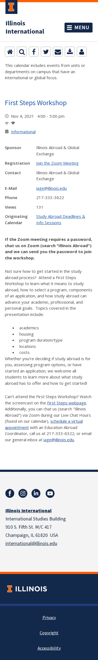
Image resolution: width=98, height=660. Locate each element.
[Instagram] (23, 493)
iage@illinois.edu (51, 188)
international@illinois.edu (31, 543)
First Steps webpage (66, 403)
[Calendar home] (10, 52)
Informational (23, 131)
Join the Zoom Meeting (57, 163)
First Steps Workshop (36, 102)
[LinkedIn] (36, 493)
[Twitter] (46, 52)
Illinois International (24, 27)
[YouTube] (50, 493)
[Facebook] (34, 52)
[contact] (82, 52)
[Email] (58, 52)
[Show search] (22, 52)
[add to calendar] (70, 52)
